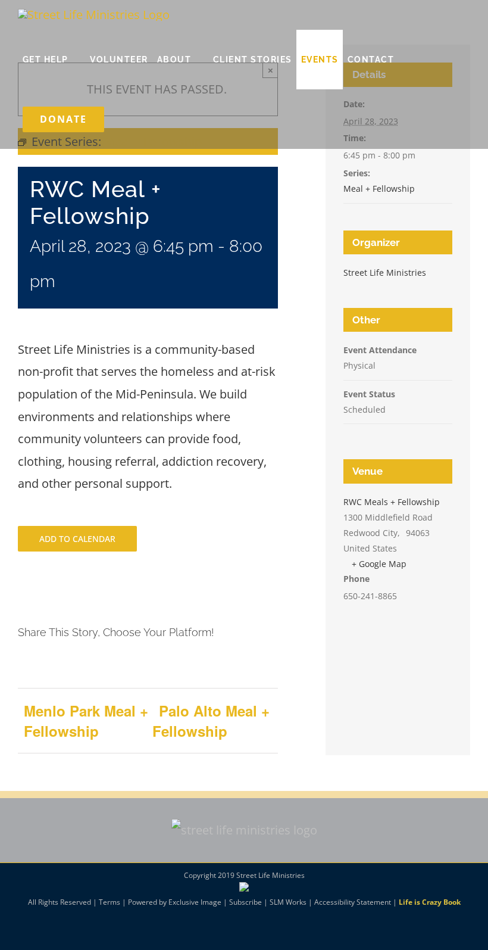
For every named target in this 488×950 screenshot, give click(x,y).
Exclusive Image (194, 902)
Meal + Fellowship (379, 188)
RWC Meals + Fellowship (391, 501)
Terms (109, 902)
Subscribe (245, 902)
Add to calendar (77, 539)
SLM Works (288, 902)
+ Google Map (379, 563)
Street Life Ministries (384, 272)
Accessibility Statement (352, 902)
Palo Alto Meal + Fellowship (211, 720)
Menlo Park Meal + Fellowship (86, 720)
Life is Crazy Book (430, 902)
